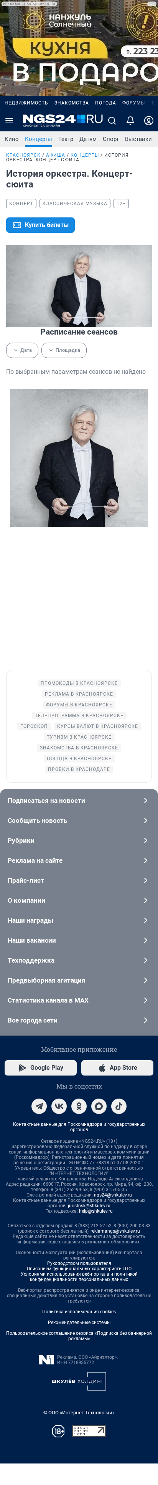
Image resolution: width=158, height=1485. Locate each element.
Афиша (55, 155)
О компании (26, 900)
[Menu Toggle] (9, 120)
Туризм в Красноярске (79, 737)
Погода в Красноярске (79, 758)
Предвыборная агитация (47, 980)
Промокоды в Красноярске (79, 683)
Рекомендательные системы (79, 1322)
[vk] (59, 1106)
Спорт (111, 139)
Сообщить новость (37, 820)
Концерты (38, 139)
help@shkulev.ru (96, 1211)
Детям (88, 139)
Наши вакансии (32, 940)
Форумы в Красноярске (79, 705)
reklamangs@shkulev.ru (115, 1231)
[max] (99, 1106)
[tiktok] (119, 1106)
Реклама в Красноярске (79, 694)
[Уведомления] (130, 120)
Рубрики (21, 840)
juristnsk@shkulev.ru (89, 1205)
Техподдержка (31, 960)
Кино (12, 139)
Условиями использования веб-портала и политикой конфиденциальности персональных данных (79, 1276)
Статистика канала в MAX (48, 1000)
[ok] (79, 1106)
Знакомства (71, 103)
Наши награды (30, 920)
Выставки (138, 139)
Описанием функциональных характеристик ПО (79, 1268)
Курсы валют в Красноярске (97, 726)
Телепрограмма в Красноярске (79, 715)
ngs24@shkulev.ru (113, 1195)
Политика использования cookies (79, 1311)
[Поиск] (112, 120)
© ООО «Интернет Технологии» (79, 1412)
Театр (65, 139)
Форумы (133, 103)
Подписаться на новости (46, 800)
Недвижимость (26, 103)
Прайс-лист (26, 880)
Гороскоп (34, 726)
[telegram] (39, 1106)
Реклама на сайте (35, 860)
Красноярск (23, 155)
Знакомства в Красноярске (79, 748)
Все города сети (33, 1020)
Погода (105, 103)
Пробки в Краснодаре (79, 769)
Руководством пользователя (79, 1263)
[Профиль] (149, 120)
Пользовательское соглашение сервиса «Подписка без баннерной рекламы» (79, 1336)
